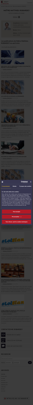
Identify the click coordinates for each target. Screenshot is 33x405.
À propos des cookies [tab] (25, 186)
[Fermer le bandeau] (30, 181)
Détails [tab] (14, 186)
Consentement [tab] (6, 186)
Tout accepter (16, 211)
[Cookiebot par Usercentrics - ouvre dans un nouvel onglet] (21, 182)
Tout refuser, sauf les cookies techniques (16, 221)
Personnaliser (15, 216)
